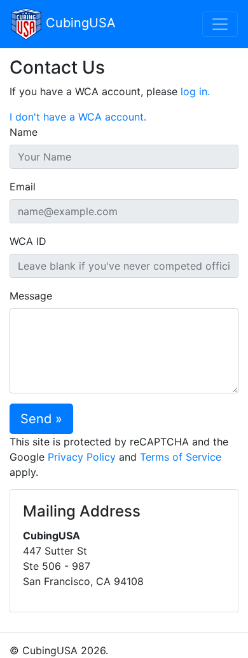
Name (24, 132)
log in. (195, 91)
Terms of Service (180, 457)
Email (23, 186)
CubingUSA (79, 22)
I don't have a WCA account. (78, 116)
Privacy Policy (82, 457)
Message (31, 295)
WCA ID (28, 241)
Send (36, 418)
